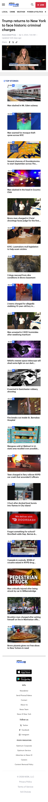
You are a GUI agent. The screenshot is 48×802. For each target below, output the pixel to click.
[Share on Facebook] (10, 42)
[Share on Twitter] (13, 42)
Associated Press (9, 35)
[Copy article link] (16, 42)
